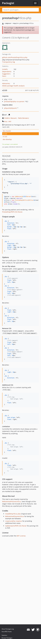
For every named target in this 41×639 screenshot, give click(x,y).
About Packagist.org (8, 629)
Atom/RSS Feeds (7, 631)
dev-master (7, 131)
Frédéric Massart (10, 118)
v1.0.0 (5, 137)
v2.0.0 (5, 134)
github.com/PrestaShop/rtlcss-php (14, 57)
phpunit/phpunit (10, 108)
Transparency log (8, 62)
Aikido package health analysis (13, 86)
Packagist (8, 3)
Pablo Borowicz (23, 118)
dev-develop (7, 139)
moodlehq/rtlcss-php (13, 514)
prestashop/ (10, 18)
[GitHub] (37, 630)
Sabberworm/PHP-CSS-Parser (16, 526)
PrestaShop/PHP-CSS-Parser (12, 212)
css (6, 121)
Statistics (4, 635)
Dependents (6, 71)
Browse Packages (7, 638)
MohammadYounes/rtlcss (11, 501)
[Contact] (28, 630)
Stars (4, 76)
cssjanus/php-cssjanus (13, 521)
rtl (10, 121)
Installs (4, 69)
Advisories (6, 83)
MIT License (21, 536)
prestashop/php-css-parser (14, 101)
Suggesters (6, 74)
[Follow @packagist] (33, 630)
